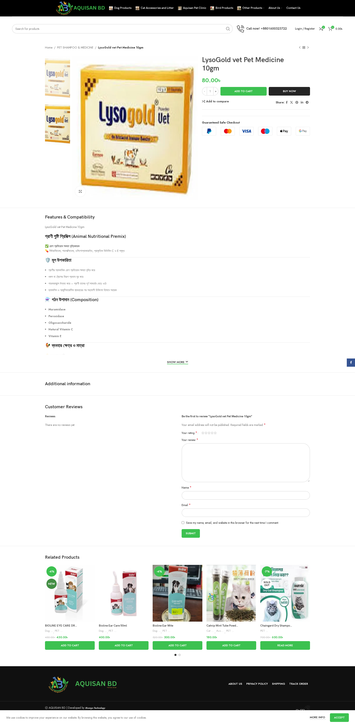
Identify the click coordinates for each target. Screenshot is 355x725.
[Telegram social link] (307, 102)
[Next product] (308, 48)
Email (186, 505)
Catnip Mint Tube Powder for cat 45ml (230, 625)
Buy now (289, 91)
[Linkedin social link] (302, 102)
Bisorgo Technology (95, 708)
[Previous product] (300, 48)
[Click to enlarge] (80, 191)
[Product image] (70, 593)
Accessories (220, 631)
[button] (70, 645)
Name (186, 487)
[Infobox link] (262, 28)
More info (318, 717)
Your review (190, 440)
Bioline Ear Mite (163, 625)
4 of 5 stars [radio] (212, 432)
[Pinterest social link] (297, 102)
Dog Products (49, 631)
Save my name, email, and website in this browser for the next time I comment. (232, 523)
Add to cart (243, 91)
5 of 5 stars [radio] (215, 432)
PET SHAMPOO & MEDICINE (75, 47)
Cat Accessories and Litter (210, 631)
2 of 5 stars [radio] (205, 432)
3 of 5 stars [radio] (209, 432)
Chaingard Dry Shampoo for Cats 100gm (286, 625)
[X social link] (291, 102)
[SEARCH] (228, 29)
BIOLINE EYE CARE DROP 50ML (66, 625)
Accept (339, 717)
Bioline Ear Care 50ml (113, 625)
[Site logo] (80, 8)
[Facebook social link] (287, 102)
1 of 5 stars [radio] (202, 432)
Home (48, 47)
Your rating (189, 433)
